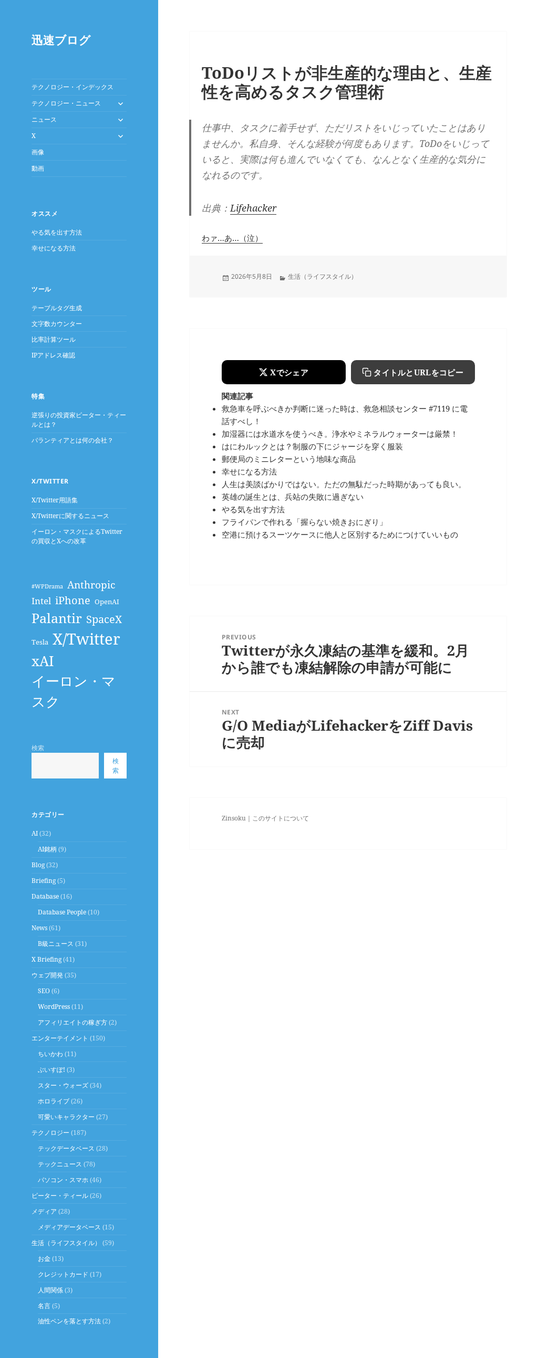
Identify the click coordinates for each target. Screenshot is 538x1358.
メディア (44, 1211)
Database (45, 896)
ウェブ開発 (47, 975)
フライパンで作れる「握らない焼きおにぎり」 (304, 522)
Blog (38, 864)
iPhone (72, 600)
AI (35, 833)
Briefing (44, 880)
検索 (38, 747)
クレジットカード (63, 1274)
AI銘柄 (47, 849)
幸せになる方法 (54, 248)
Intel (41, 601)
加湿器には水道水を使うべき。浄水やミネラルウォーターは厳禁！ (340, 433)
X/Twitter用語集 (55, 500)
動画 (38, 168)
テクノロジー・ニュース (66, 103)
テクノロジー (50, 1132)
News (39, 927)
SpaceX (104, 619)
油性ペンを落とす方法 (69, 1321)
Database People (62, 912)
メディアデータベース (69, 1227)
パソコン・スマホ (63, 1179)
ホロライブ (53, 1101)
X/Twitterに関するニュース (70, 515)
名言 (44, 1305)
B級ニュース (56, 943)
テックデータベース (66, 1148)
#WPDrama (47, 586)
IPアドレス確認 (53, 355)
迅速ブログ (61, 39)
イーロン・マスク (74, 691)
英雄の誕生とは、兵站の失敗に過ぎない (293, 496)
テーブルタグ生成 (57, 307)
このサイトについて (280, 818)
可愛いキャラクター (66, 1116)
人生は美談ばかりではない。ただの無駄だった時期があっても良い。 (344, 484)
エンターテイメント (60, 1038)
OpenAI (107, 601)
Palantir (57, 618)
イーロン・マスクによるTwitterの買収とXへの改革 (77, 536)
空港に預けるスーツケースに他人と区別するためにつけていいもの (340, 534)
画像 (38, 152)
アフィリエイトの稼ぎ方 (72, 1022)
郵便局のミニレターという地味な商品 (289, 459)
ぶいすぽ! (51, 1069)
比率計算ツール (54, 339)
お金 (44, 1258)
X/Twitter (86, 638)
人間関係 (50, 1290)
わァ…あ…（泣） (232, 238)
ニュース (44, 119)
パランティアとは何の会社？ (72, 440)
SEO (44, 990)
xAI (43, 661)
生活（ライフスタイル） (66, 1242)
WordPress (54, 1006)
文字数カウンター (57, 323)
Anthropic (91, 584)
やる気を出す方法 (57, 232)
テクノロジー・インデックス (72, 86)
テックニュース (60, 1164)
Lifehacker (253, 208)
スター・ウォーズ (63, 1085)
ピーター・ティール (60, 1195)
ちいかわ (50, 1053)
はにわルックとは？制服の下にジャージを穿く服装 (312, 446)
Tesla (40, 642)
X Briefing (46, 959)
